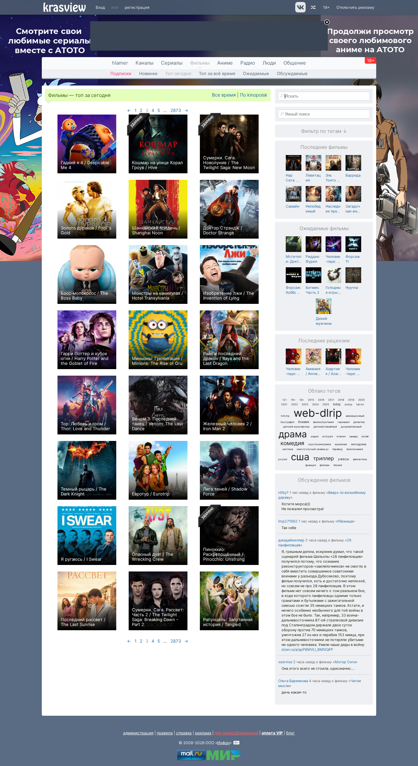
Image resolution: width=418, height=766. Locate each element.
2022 (294, 404)
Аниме (225, 63)
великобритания (323, 422)
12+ (284, 400)
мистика (287, 449)
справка (184, 732)
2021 (284, 404)
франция (310, 465)
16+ (293, 400)
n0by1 (283, 492)
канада (353, 436)
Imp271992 (287, 521)
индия (314, 436)
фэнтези (325, 465)
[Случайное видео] (313, 7)
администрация (138, 732)
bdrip (337, 404)
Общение (294, 63)
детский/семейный (325, 426)
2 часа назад (316, 540)
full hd (360, 404)
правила (165, 732)
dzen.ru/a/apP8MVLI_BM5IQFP (307, 649)
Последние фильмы (323, 147)
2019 (351, 400)
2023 (305, 404)
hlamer (120, 63)
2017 (331, 400)
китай (365, 436)
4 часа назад (320, 681)
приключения (354, 449)
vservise (285, 662)
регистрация (137, 7)
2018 (341, 400)
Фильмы (200, 63)
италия (341, 436)
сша (300, 456)
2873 (175, 110)
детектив (358, 422)
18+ (326, 7)
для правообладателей (236, 732)
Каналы (144, 63)
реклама (203, 732)
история (327, 436)
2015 (311, 400)
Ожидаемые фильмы (324, 228)
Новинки (148, 73)
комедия (292, 443)
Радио (247, 63)
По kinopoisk (253, 95)
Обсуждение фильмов (324, 480)
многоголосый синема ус (313, 449)
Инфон (223, 742)
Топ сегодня (178, 73)
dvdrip (348, 404)
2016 (321, 400)
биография (287, 422)
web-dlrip (318, 412)
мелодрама (358, 444)
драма (293, 434)
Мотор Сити (345, 662)
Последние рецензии (324, 340)
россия (282, 459)
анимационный (355, 415)
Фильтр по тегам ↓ (324, 131)
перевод (337, 449)
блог (290, 732)
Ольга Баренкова (293, 681)
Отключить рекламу (355, 7)
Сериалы (172, 63)
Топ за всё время (217, 73)
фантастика (360, 459)
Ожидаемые (256, 73)
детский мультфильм (296, 426)
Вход (100, 7)
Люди (269, 63)
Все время (224, 95)
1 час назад (299, 493)
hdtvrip (285, 415)
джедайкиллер (291, 540)
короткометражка (319, 444)
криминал (341, 444)
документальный (351, 426)
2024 (315, 404)
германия (343, 422)
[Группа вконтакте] (300, 10)
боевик (303, 422)
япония (337, 465)
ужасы (343, 459)
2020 (361, 400)
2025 (326, 404)
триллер (323, 458)
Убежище (345, 521)
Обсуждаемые (292, 73)
